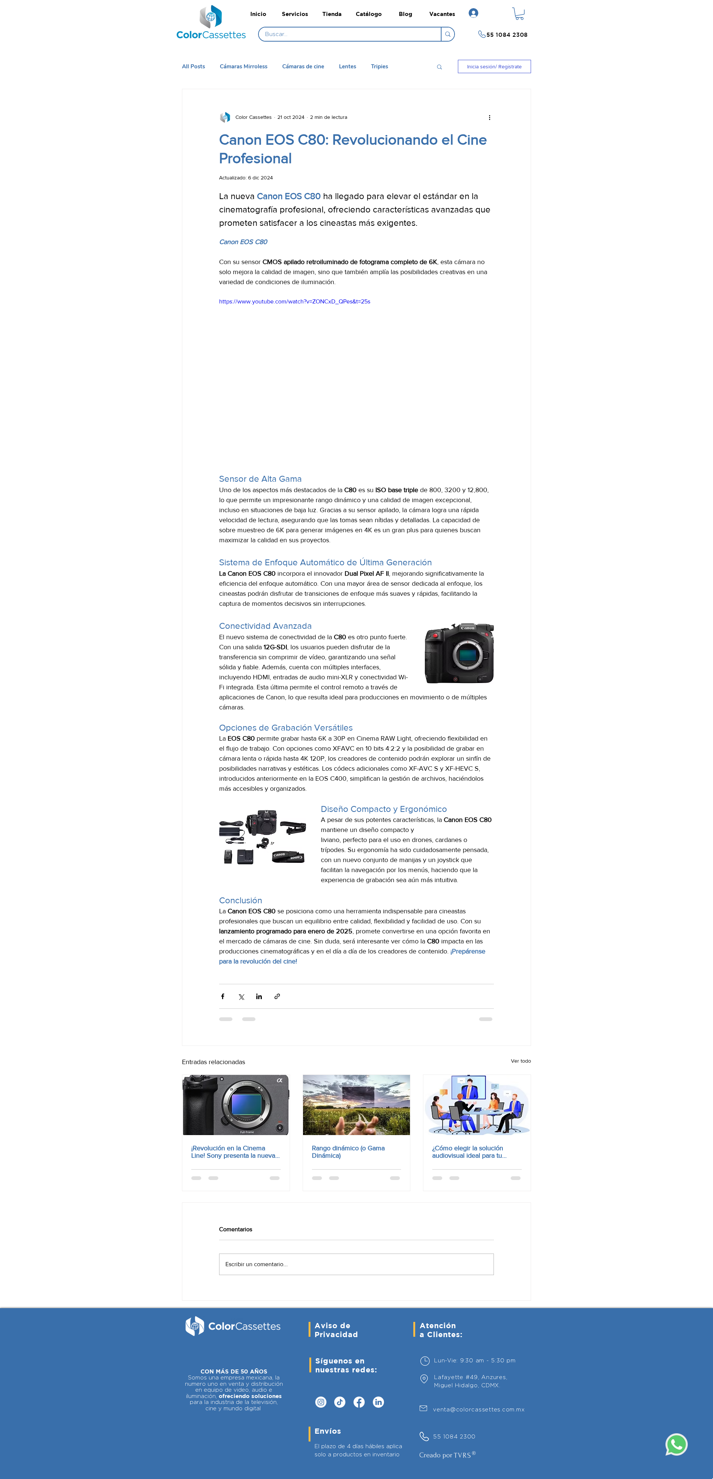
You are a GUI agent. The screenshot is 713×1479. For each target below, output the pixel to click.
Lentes (347, 66)
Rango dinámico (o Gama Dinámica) (348, 1151)
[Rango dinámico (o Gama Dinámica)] (356, 1105)
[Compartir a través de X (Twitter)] (240, 996)
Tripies (379, 66)
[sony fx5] (236, 1105)
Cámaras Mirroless (243, 66)
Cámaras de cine (303, 66)
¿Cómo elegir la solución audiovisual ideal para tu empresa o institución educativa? (467, 1151)
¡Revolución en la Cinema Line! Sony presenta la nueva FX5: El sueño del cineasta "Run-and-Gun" (233, 1151)
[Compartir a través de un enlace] (277, 996)
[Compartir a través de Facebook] (222, 996)
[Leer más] (213, 34)
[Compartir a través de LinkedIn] (259, 996)
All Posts (193, 66)
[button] (519, 13)
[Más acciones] (489, 117)
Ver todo (521, 1061)
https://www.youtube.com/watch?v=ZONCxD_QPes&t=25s (294, 301)
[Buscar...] (447, 34)
